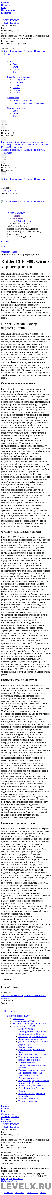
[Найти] (3, 139)
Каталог (5, 1106)
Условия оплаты (9, 1114)
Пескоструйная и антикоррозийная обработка (32, 1030)
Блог (3, 1111)
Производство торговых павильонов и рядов (30, 1074)
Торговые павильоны (29, 1101)
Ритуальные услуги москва (31, 1085)
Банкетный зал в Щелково (31, 1034)
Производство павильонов (31, 1070)
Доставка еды (25, 1047)
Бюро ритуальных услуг (30, 1039)
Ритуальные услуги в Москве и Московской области (33, 1081)
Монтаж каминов (27, 1062)
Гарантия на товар (10, 1119)
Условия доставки (10, 1116)
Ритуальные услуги (28, 1078)
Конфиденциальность (12, 1178)
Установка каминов (28, 1098)
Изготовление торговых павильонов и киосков (30, 1058)
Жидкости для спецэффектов (32, 1054)
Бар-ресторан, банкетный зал (32, 1036)
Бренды (5, 1108)
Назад (17, 216)
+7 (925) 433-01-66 (10, 20)
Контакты (6, 1121)
